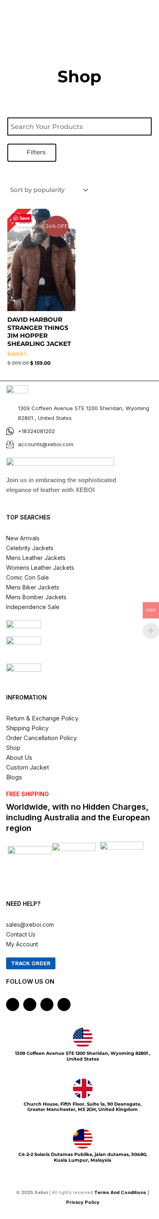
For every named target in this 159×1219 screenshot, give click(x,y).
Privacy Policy (83, 1202)
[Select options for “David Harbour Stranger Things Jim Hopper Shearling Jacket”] (68, 282)
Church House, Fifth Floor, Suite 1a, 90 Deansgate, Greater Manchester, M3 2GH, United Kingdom (82, 1106)
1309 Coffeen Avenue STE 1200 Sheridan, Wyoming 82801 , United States (82, 1055)
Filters (35, 152)
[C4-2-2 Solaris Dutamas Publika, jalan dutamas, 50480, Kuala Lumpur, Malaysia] (83, 1139)
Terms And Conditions (120, 1192)
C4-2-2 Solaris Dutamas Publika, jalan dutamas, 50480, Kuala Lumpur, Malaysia (82, 1157)
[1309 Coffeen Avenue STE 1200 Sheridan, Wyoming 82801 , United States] (83, 1037)
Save (25, 218)
